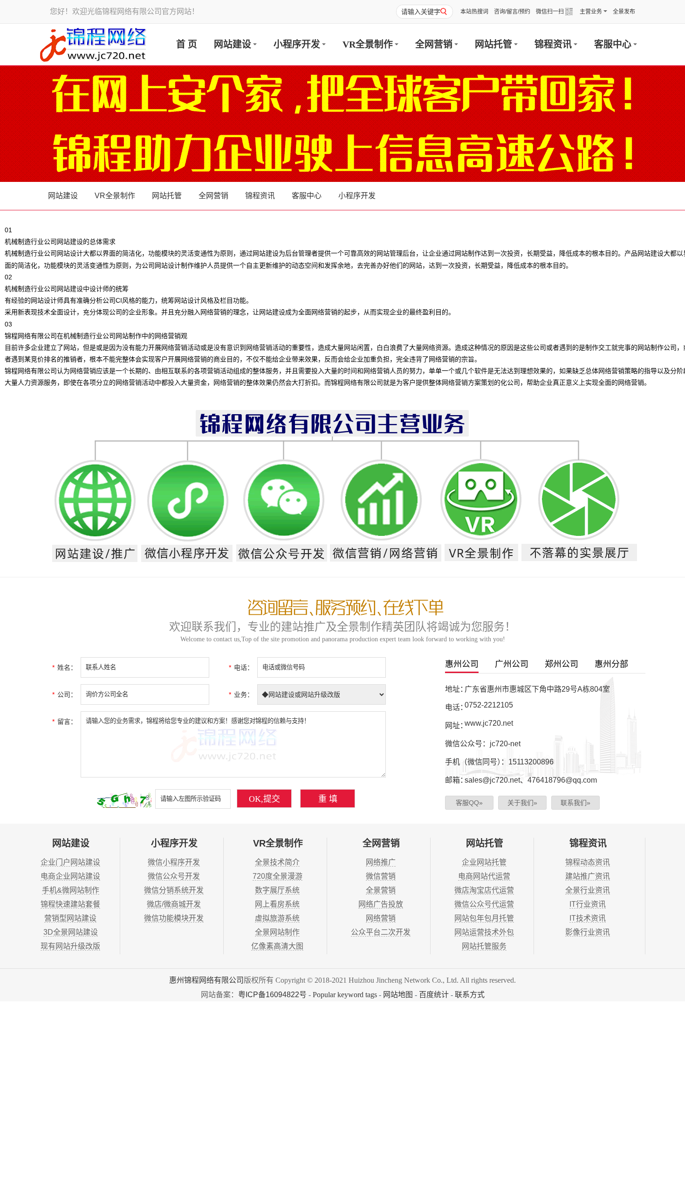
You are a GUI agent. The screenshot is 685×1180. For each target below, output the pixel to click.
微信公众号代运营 (484, 904)
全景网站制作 (277, 932)
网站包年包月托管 (484, 918)
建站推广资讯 (587, 876)
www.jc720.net (489, 723)
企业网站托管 (484, 862)
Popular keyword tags (345, 995)
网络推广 (381, 862)
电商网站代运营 (484, 876)
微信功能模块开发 (174, 918)
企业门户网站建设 (70, 862)
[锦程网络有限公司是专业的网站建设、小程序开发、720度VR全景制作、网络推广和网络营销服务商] (93, 44)
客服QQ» (469, 802)
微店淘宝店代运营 (484, 890)
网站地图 (398, 995)
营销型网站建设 (70, 918)
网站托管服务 (484, 946)
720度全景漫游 (277, 876)
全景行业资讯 (587, 890)
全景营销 (381, 890)
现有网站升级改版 (70, 946)
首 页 (186, 44)
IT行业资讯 (587, 904)
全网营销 (433, 44)
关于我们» (522, 802)
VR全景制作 (367, 44)
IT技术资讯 (587, 918)
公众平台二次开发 (381, 932)
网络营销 (381, 918)
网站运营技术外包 (484, 932)
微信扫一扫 (550, 11)
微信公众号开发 (174, 876)
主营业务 (591, 11)
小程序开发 (297, 44)
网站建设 (232, 44)
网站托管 (493, 44)
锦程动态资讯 (587, 862)
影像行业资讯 (587, 932)
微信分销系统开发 (174, 890)
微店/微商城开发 (174, 904)
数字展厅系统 (277, 890)
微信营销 (381, 876)
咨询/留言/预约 (512, 11)
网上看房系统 (277, 904)
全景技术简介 (277, 862)
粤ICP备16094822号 (272, 995)
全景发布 (624, 11)
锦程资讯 (553, 44)
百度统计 (434, 995)
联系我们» (575, 802)
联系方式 (470, 995)
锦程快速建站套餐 (70, 904)
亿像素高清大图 (277, 946)
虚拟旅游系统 (277, 918)
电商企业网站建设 (70, 876)
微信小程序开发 (174, 862)
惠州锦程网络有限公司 (206, 980)
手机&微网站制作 (70, 890)
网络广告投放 (380, 904)
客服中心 (612, 44)
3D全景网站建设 (70, 932)
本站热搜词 (474, 11)
